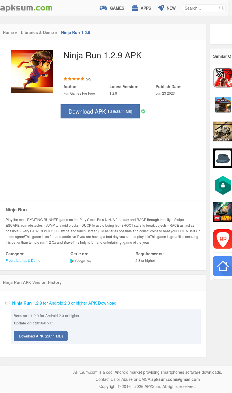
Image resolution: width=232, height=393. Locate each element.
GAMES (117, 8)
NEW (171, 8)
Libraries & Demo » (39, 32)
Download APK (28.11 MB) (41, 336)
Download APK (100, 111)
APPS (146, 8)
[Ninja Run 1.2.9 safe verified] (143, 111)
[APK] (26, 8)
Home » (10, 32)
